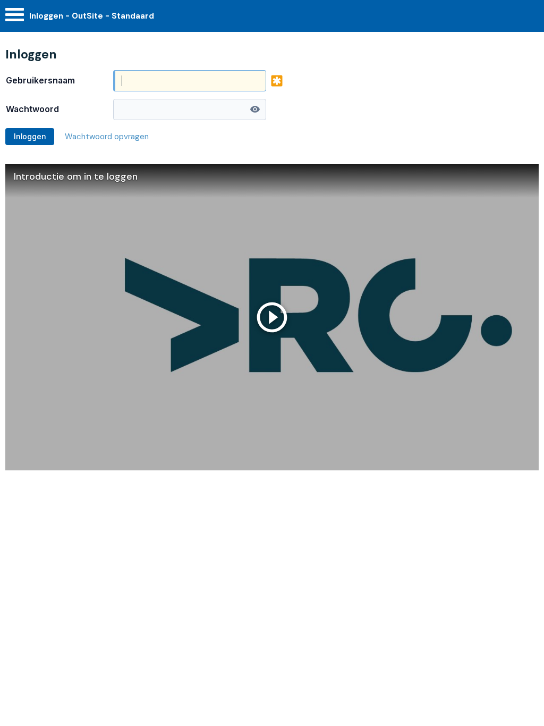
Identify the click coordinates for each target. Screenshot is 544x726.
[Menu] (14, 17)
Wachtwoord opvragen (107, 136)
